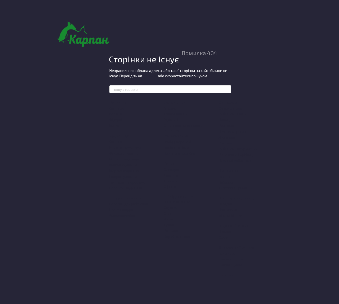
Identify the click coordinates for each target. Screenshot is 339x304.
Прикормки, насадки (239, 198)
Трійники (171, 181)
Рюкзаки (171, 231)
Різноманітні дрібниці (236, 155)
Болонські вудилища (125, 188)
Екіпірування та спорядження (179, 199)
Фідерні (115, 120)
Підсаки (225, 231)
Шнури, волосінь (125, 198)
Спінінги (115, 141)
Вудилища (119, 135)
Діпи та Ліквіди (230, 215)
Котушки (117, 102)
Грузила (170, 108)
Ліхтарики (227, 137)
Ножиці (224, 120)
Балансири (227, 253)
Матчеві (115, 125)
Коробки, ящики (177, 236)
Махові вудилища (123, 165)
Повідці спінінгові (177, 147)
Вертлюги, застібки (179, 153)
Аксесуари (229, 102)
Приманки (228, 170)
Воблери (226, 182)
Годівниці (171, 120)
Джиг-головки (176, 114)
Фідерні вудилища (123, 153)
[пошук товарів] (227, 89)
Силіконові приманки (235, 188)
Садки (223, 237)
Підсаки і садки (233, 225)
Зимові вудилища (232, 265)
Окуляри (171, 207)
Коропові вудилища (125, 147)
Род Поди (226, 125)
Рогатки (225, 143)
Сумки (169, 225)
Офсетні (170, 187)
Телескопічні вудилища (127, 182)
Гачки (169, 163)
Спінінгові (117, 108)
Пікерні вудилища (123, 176)
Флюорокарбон (122, 215)
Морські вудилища (124, 171)
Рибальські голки (233, 114)
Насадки (225, 204)
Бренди (226, 275)
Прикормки (228, 210)
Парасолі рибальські (235, 161)
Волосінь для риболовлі (128, 204)
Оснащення (175, 102)
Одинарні (171, 169)
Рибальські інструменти (238, 149)
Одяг (168, 213)
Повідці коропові (177, 142)
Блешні (224, 176)
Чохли (169, 219)
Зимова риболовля (237, 247)
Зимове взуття (231, 259)
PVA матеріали (176, 136)
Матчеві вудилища (124, 159)
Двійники (171, 175)
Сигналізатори (230, 108)
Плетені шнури (121, 210)
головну (150, 76)
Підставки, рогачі (233, 131)
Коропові (116, 114)
